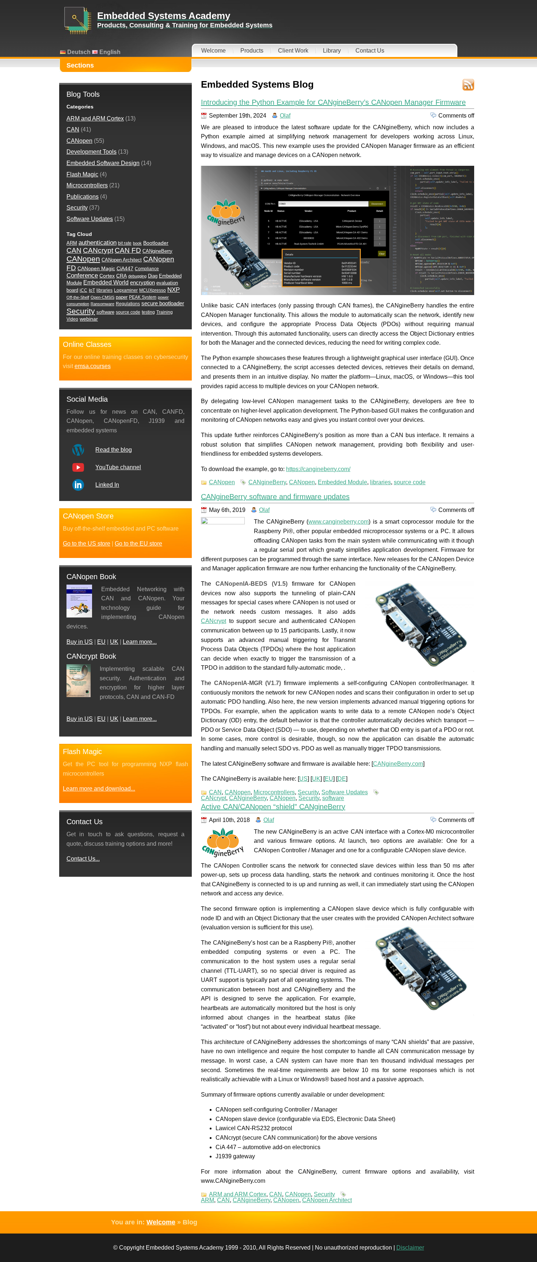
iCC (83, 290)
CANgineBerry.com (398, 764)
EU (329, 779)
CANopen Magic (96, 268)
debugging (137, 276)
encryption (142, 282)
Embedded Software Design (103, 163)
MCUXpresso (152, 290)
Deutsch (78, 52)
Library (332, 50)
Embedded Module (342, 482)
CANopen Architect (327, 1200)
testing (148, 312)
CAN (215, 792)
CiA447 (125, 268)
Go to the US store (86, 543)
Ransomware (102, 304)
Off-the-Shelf (77, 297)
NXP (173, 289)
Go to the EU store (138, 543)
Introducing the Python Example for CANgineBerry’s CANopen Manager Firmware (333, 102)
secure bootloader (162, 303)
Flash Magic (82, 174)
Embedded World (106, 282)
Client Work (293, 50)
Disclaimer (410, 1247)
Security (308, 792)
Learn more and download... (99, 788)
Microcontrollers (274, 792)
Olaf (285, 115)
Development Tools (91, 152)
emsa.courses (93, 366)
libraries (380, 482)
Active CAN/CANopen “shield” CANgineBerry (273, 807)
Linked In (107, 485)
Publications (82, 197)
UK (316, 779)
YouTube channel (118, 467)
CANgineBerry (267, 482)
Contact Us (369, 50)
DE (342, 779)
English (109, 52)
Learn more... (140, 642)
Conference (82, 275)
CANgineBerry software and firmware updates (275, 497)
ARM (207, 1200)
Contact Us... (83, 859)
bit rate (125, 243)
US (303, 779)
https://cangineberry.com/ (318, 469)
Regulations (128, 303)
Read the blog (113, 450)
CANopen (222, 482)
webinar (89, 319)
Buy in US (79, 642)
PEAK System (142, 297)
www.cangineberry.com (338, 522)
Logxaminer (126, 290)
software (333, 798)
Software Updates (344, 792)
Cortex (107, 276)
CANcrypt (213, 621)
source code (410, 482)
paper (121, 297)
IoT (92, 290)
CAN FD (128, 250)
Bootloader (155, 243)
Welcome (213, 50)
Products (251, 50)
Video (72, 319)
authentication (98, 242)
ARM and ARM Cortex (237, 1194)
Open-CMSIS (102, 297)
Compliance (147, 268)
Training (164, 312)
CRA (121, 276)
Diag (152, 276)
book (137, 243)
